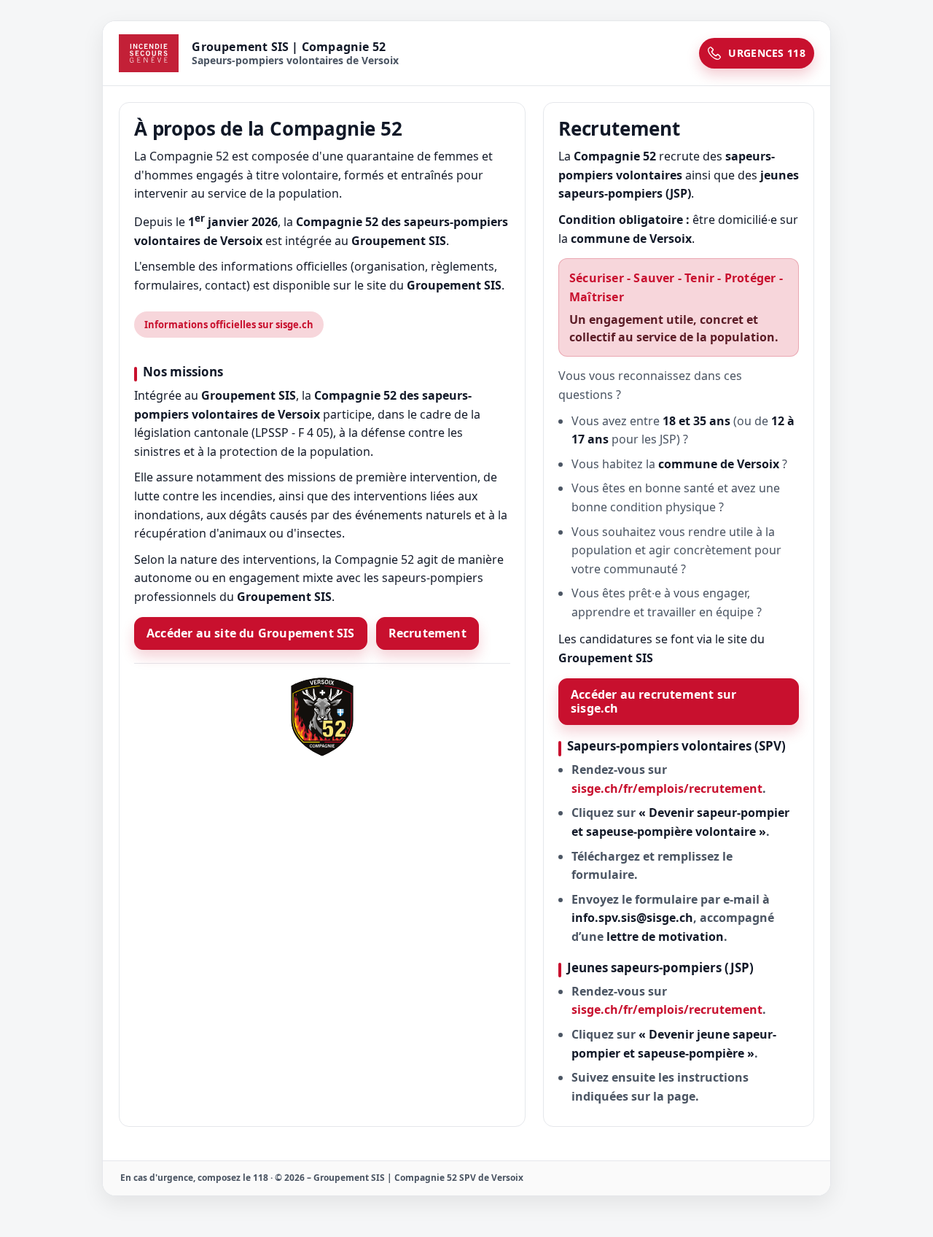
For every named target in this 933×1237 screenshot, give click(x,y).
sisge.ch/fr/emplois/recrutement (666, 788)
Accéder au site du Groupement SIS (251, 633)
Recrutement (427, 633)
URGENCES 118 (766, 53)
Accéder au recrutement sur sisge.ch (653, 701)
